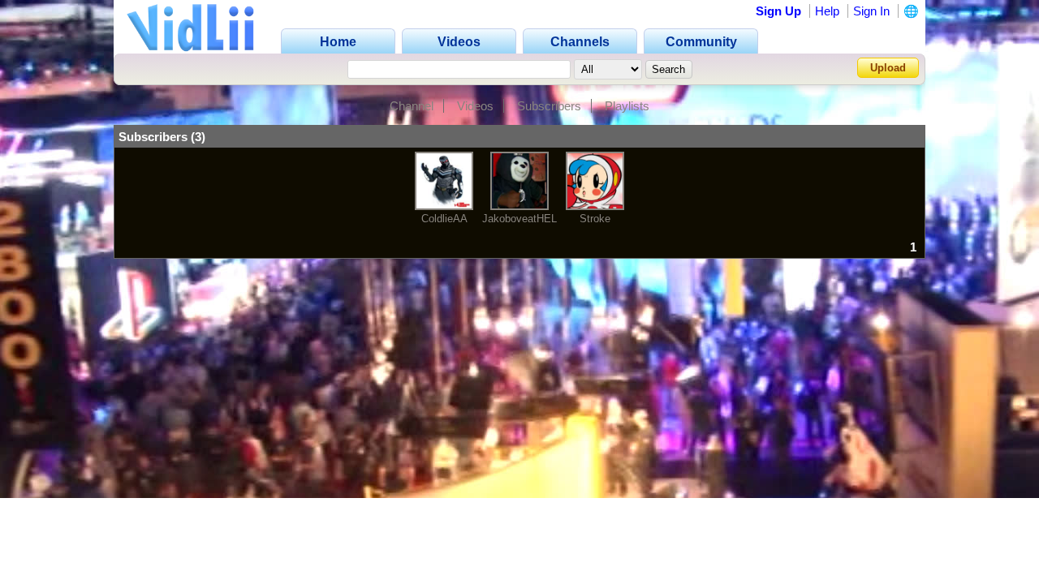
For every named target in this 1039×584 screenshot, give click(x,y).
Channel (411, 106)
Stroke (595, 219)
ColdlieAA (444, 219)
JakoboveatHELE (523, 219)
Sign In (871, 11)
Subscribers (549, 106)
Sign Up (778, 11)
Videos (475, 106)
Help (827, 11)
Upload (888, 68)
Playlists (627, 106)
